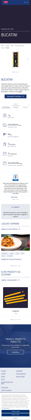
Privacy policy (4, 387)
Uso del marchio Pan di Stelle (7, 382)
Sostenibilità (19, 371)
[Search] (25, 2)
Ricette (3, 376)
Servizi (3, 379)
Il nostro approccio (21, 373)
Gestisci (15, 418)
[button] (13, 72)
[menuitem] (3, 371)
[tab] (6, 105)
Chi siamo (3, 371)
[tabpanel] (15, 140)
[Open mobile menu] (27, 2)
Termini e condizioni (6, 390)
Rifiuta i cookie (15, 414)
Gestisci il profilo (20, 376)
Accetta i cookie (15, 411)
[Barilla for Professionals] (6, 2)
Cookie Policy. (6, 408)
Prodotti (3, 373)
